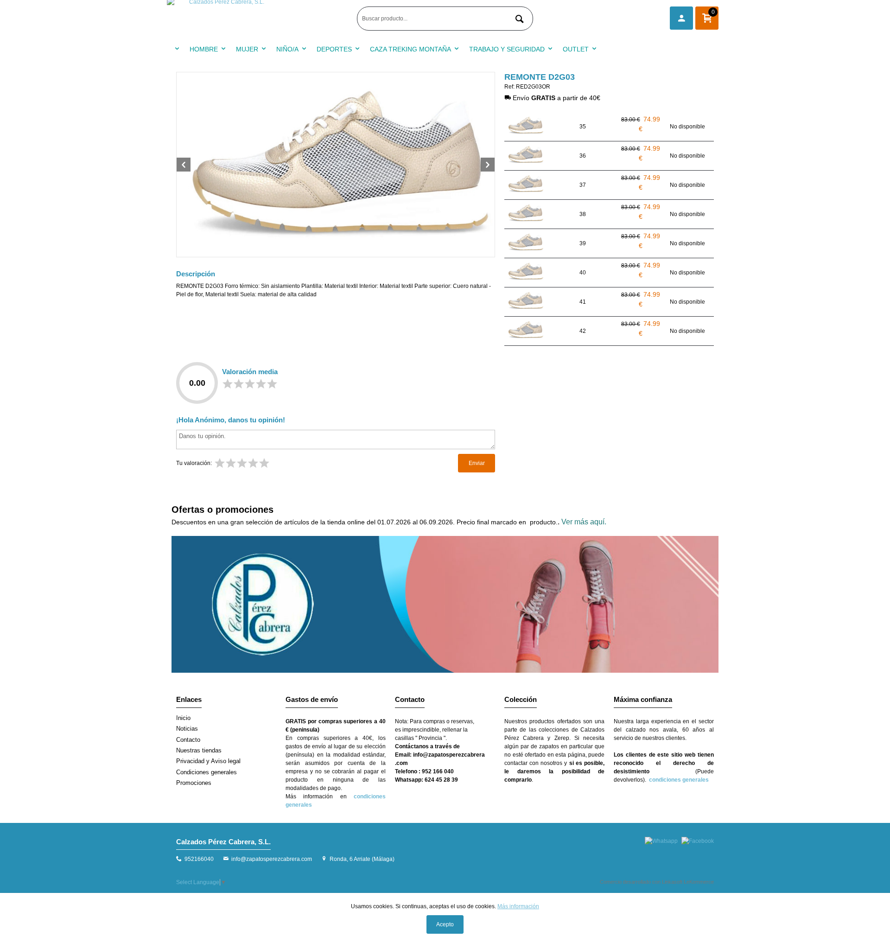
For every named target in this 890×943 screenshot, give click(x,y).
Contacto (188, 739)
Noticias (187, 728)
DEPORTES (334, 49)
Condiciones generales (206, 772)
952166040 (199, 859)
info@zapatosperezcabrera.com (271, 859)
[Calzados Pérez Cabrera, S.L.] (259, 18)
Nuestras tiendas (199, 750)
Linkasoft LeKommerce (688, 882)
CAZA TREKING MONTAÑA (410, 49)
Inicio (183, 717)
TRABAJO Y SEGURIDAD (507, 49)
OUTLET (576, 49)
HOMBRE (204, 49)
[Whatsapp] (661, 841)
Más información (518, 906)
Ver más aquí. (583, 522)
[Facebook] (697, 841)
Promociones (193, 782)
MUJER (247, 49)
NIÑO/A (287, 49)
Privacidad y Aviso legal (208, 761)
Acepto (445, 924)
